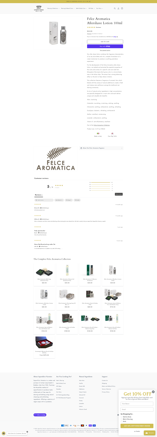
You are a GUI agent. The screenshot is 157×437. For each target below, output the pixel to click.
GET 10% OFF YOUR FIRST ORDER (137, 426)
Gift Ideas (58, 386)
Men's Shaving (60, 380)
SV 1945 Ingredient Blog (62, 395)
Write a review (119, 194)
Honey (81, 400)
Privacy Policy (105, 392)
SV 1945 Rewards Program (63, 398)
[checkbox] (77, 200)
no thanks (137, 431)
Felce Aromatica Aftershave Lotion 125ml (44, 304)
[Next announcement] (123, 1)
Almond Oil (82, 395)
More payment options (105, 50)
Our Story (58, 392)
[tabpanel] (78, 225)
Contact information (115, 431)
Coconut (81, 398)
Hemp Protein (82, 392)
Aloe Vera (81, 380)
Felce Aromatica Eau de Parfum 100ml (67, 328)
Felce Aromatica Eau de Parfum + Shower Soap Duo (90, 328)
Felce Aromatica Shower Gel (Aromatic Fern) (67, 279)
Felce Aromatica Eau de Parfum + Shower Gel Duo (113, 328)
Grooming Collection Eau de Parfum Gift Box (44, 352)
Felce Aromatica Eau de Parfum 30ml (90, 304)
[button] (53, 8)
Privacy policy (89, 431)
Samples (58, 389)
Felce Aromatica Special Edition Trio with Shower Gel (44, 328)
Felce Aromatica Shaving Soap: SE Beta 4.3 (67, 304)
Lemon (81, 406)
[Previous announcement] (34, 1)
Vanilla (81, 383)
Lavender (81, 403)
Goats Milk (82, 386)
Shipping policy (105, 431)
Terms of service (97, 431)
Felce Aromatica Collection (102, 125)
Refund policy (81, 431)
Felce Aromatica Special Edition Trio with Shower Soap (113, 304)
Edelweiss (81, 389)
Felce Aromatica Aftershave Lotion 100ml (112, 279)
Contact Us (105, 380)
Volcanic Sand (83, 409)
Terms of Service (106, 389)
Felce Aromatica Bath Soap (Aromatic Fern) (44, 279)
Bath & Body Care (61, 383)
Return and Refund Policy (108, 386)
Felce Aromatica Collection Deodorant (90, 279)
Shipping (89, 33)
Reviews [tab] (38, 195)
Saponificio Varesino (42, 428)
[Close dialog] (153, 391)
